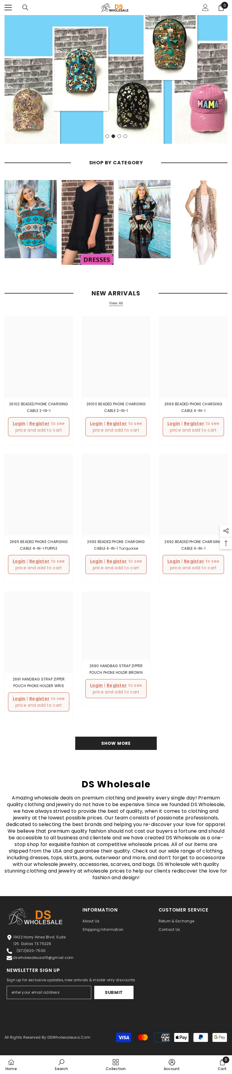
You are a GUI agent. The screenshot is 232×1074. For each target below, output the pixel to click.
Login (19, 423)
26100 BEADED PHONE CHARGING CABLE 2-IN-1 (116, 407)
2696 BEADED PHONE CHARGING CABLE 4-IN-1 (193, 407)
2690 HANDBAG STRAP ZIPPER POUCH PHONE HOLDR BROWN (116, 669)
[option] (116, 79)
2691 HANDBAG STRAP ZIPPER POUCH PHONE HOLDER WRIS (39, 682)
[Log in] (205, 7)
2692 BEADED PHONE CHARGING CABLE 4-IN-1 (193, 545)
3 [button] (119, 136)
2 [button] (113, 136)
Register (39, 423)
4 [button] (125, 136)
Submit (114, 992)
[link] (61, 1064)
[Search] (25, 7)
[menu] (8, 7)
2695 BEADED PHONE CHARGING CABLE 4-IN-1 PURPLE (39, 545)
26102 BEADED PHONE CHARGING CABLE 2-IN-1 (38, 407)
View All (116, 303)
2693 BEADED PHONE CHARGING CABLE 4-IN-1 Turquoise (116, 545)
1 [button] (107, 136)
